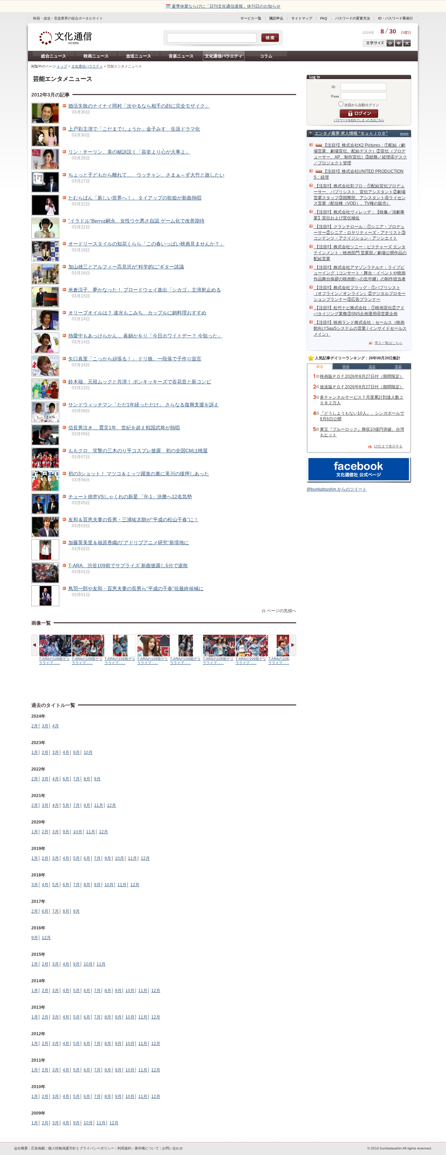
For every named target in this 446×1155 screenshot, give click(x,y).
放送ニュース (138, 56)
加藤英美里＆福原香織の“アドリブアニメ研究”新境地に (128, 542)
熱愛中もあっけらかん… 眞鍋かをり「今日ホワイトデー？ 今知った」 (145, 335)
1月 (34, 752)
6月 (66, 778)
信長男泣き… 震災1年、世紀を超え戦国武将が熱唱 (124, 427)
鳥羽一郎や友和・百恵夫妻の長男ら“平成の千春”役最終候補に (135, 588)
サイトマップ (301, 18)
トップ (62, 66)
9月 (76, 752)
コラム (266, 56)
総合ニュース (53, 56)
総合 (319, 366)
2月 (34, 726)
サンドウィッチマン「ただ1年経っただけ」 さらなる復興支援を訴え (143, 404)
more (404, 133)
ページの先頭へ (281, 610)
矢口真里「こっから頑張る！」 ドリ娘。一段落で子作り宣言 (134, 358)
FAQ (323, 18)
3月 (45, 726)
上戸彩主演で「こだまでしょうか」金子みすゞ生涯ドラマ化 (134, 129)
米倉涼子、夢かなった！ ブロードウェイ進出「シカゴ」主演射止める (144, 289)
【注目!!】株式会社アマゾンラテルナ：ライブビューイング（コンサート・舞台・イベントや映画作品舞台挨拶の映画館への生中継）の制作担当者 (360, 273)
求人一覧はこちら (388, 343)
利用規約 (124, 1148)
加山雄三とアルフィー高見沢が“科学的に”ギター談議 (126, 267)
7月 (76, 778)
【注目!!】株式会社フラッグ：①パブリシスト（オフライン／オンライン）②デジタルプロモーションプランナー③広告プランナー (360, 293)
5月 (66, 805)
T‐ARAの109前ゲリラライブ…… (54, 661)
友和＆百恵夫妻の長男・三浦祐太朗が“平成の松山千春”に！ (133, 519)
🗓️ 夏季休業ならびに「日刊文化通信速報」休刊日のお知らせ (223, 6)
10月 (88, 752)
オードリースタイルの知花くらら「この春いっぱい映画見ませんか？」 (146, 244)
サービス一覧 (250, 18)
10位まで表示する (388, 446)
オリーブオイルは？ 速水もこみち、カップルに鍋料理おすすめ (137, 312)
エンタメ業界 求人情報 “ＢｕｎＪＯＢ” (351, 133)
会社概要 (21, 1148)
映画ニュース (96, 56)
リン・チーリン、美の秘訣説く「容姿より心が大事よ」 (129, 152)
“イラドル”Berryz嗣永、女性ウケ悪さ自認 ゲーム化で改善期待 (136, 221)
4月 (55, 726)
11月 (98, 805)
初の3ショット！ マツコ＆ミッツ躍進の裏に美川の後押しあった (138, 473)
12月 (111, 805)
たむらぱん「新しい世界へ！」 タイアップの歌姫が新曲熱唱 (134, 198)
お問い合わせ (172, 1148)
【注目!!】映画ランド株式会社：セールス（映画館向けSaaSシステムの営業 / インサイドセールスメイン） (360, 328)
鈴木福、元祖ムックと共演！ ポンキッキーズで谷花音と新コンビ (139, 381)
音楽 (398, 366)
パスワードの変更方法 (352, 18)
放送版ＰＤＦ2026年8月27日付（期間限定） (362, 386)
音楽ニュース (181, 56)
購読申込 (276, 18)
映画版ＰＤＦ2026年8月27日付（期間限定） (362, 376)
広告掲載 (38, 1148)
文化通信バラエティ (224, 56)
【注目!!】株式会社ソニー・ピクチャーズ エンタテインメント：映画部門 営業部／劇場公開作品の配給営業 (360, 252)
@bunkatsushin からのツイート (337, 489)
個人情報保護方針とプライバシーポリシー (81, 1148)
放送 (372, 366)
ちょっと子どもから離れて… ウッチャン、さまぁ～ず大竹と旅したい (146, 175)
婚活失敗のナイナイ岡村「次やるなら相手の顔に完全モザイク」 (139, 106)
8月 (87, 778)
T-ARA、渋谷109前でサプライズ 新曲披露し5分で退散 (128, 565)
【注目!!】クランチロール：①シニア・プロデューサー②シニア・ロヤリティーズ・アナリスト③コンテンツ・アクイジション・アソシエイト (360, 232)
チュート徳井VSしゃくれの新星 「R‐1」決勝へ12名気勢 (130, 496)
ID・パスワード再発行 (395, 18)
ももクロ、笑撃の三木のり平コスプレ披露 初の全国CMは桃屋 (138, 450)
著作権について (146, 1148)
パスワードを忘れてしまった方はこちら (359, 120)
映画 (346, 366)
